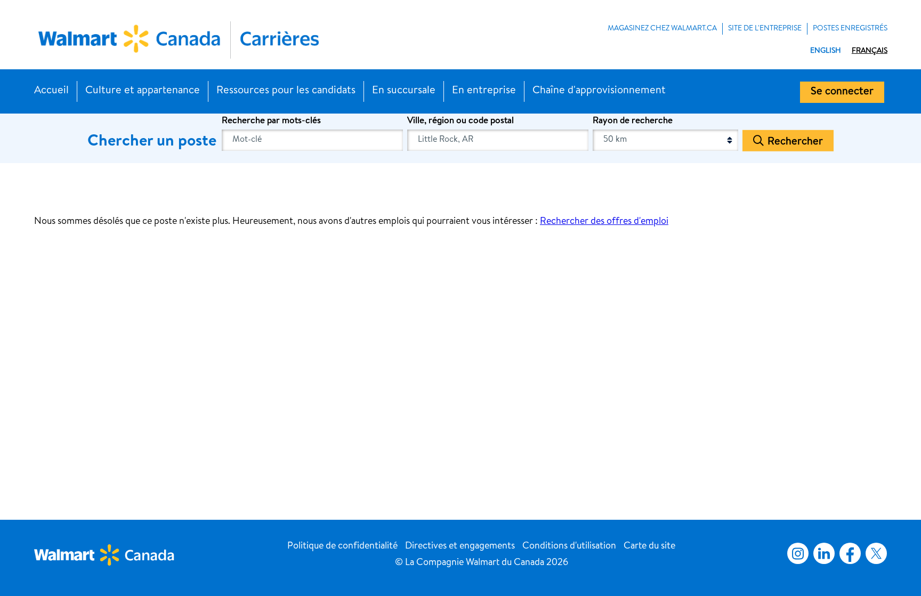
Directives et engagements (460, 546)
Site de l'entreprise (765, 29)
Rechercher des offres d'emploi (604, 222)
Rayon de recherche (633, 121)
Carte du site (649, 546)
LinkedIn (824, 553)
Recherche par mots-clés (271, 121)
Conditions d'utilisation (569, 546)
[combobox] (497, 140)
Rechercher (795, 141)
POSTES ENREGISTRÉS (850, 29)
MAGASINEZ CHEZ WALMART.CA (662, 29)
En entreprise (484, 91)
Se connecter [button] (842, 92)
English (825, 51)
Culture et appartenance (142, 91)
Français (869, 51)
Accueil (51, 91)
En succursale (403, 91)
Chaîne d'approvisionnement (599, 91)
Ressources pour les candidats (286, 91)
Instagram (797, 553)
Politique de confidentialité (342, 546)
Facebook (848, 553)
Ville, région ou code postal (460, 121)
